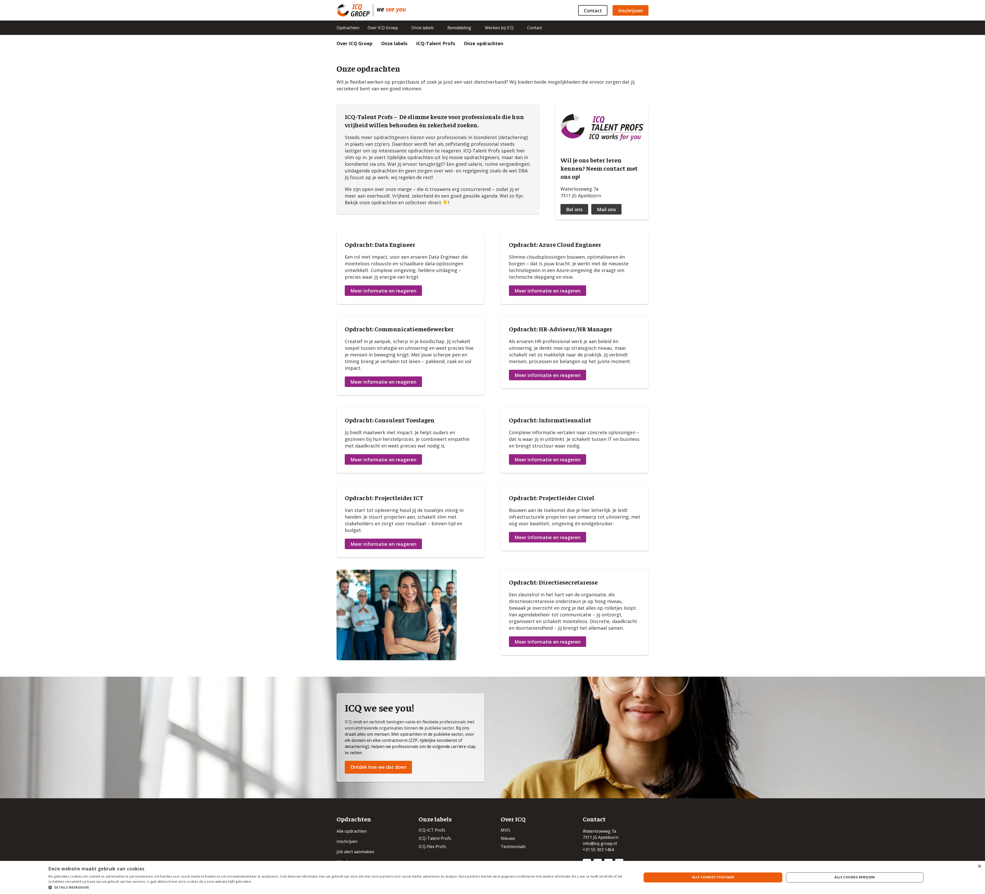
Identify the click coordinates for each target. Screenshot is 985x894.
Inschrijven (630, 10)
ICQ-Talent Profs (435, 43)
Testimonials (513, 846)
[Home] (391, 10)
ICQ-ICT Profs (432, 830)
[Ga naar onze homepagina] (355, 10)
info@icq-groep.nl (600, 843)
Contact (593, 10)
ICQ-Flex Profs (432, 846)
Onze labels (422, 28)
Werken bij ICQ (499, 28)
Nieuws (508, 838)
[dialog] (492, 877)
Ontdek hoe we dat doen (378, 767)
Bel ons (574, 209)
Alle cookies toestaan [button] (713, 877)
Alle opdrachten (352, 831)
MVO (505, 830)
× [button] (979, 866)
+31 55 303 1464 (598, 849)
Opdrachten (348, 28)
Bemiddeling (459, 28)
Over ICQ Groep (383, 28)
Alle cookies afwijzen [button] (854, 877)
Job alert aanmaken (355, 851)
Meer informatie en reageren (383, 291)
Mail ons (606, 209)
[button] (336, 887)
